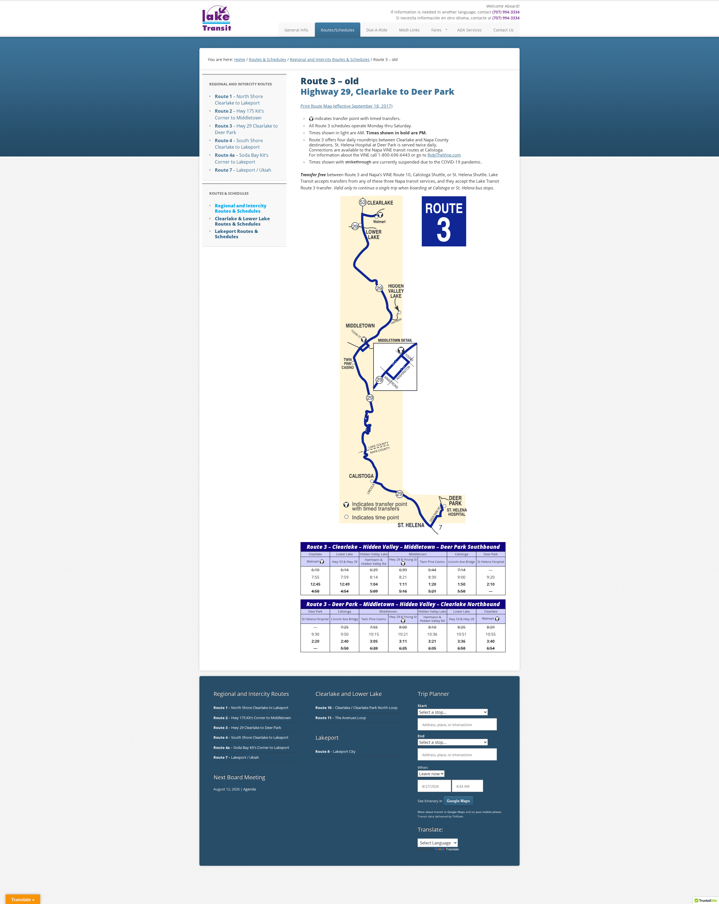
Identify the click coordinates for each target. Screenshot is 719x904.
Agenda (249, 789)
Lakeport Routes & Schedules (236, 234)
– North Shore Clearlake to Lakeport (239, 99)
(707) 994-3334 (506, 12)
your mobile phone (488, 812)
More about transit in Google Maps (441, 812)
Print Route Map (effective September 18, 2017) (346, 106)
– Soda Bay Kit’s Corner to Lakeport (242, 158)
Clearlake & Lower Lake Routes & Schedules (242, 221)
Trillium (457, 816)
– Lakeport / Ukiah (243, 170)
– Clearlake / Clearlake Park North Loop (356, 707)
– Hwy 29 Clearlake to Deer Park (247, 727)
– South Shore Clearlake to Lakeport (239, 143)
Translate (452, 849)
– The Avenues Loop (340, 717)
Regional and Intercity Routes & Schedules (241, 208)
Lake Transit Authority (216, 18)
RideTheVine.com (444, 155)
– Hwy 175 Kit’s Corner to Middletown (239, 114)
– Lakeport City (335, 751)
